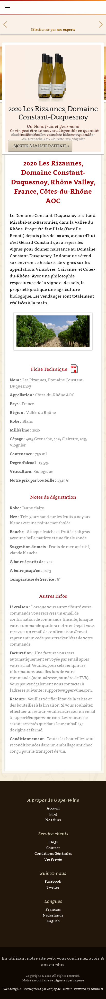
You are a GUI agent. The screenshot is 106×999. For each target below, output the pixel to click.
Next (101, 24)
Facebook (53, 881)
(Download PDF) (74, 368)
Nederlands (53, 915)
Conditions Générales (53, 853)
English (53, 921)
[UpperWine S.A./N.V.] (53, 7)
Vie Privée (53, 859)
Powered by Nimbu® (88, 989)
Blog (53, 814)
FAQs (53, 842)
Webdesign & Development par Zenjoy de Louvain (38, 989)
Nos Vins (53, 820)
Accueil (53, 808)
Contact (53, 847)
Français (53, 909)
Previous (5, 24)
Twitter (53, 887)
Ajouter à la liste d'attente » (41, 146)
